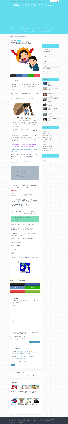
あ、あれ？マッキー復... (47, 144)
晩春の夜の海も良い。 (47, 131)
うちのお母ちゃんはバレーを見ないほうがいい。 (27, 356)
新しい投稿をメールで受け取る (18, 339)
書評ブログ (39, 28)
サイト (12, 326)
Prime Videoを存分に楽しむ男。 (17, 372)
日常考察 (12, 28)
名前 (11, 316)
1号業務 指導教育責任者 (46, 32)
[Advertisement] (34, 16)
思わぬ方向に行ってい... (47, 139)
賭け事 (53, 28)
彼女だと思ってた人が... (47, 150)
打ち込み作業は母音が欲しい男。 (24, 353)
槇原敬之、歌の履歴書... (47, 146)
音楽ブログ (26, 31)
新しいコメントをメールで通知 (18, 336)
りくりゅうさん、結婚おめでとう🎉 (24, 351)
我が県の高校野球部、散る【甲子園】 (53, 120)
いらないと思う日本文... (47, 135)
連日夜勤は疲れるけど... (47, 148)
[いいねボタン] (12, 253)
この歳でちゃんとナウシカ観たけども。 (53, 115)
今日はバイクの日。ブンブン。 (53, 110)
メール (12, 321)
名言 (46, 28)
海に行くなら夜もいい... (47, 133)
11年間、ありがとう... (47, 141)
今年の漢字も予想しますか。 (23, 358)
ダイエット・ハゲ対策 (19, 29)
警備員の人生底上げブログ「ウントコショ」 (34, 5)
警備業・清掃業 (25, 28)
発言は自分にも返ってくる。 (33, 375)
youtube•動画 (32, 28)
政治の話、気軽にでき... (47, 137)
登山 (32, 31)
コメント (13, 305)
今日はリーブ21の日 (21, 361)
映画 (39, 31)
